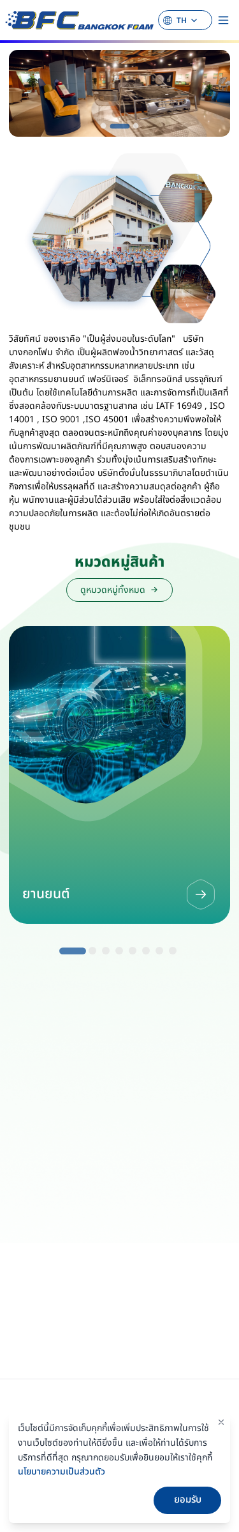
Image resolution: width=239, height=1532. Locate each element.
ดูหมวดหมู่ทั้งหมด (112, 590)
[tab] (103, 125)
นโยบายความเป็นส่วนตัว (61, 1471)
